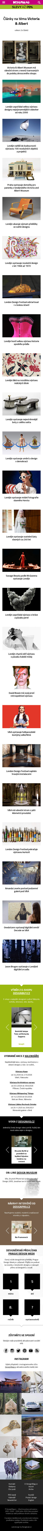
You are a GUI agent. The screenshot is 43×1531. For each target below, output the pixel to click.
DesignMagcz (10, 1367)
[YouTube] (30, 1350)
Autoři (31, 1486)
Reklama (12, 1486)
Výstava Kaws (22, 1071)
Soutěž (31, 1494)
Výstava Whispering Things (21, 1093)
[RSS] (37, 1350)
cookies (17, 1520)
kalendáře (32, 1056)
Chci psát (12, 1489)
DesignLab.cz (27, 1527)
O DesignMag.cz (31, 1483)
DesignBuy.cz (21, 993)
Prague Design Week (21, 1254)
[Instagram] (12, 1350)
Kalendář (12, 1497)
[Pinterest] (24, 1350)
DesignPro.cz (21, 1207)
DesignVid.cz (26, 1121)
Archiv (31, 1489)
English (31, 1500)
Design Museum (27, 1173)
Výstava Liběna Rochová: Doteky (22, 1104)
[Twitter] (18, 1350)
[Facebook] (5, 1350)
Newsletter (12, 1500)
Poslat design (31, 1497)
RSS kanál (12, 1494)
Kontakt (12, 1483)
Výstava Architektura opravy (22, 1082)
